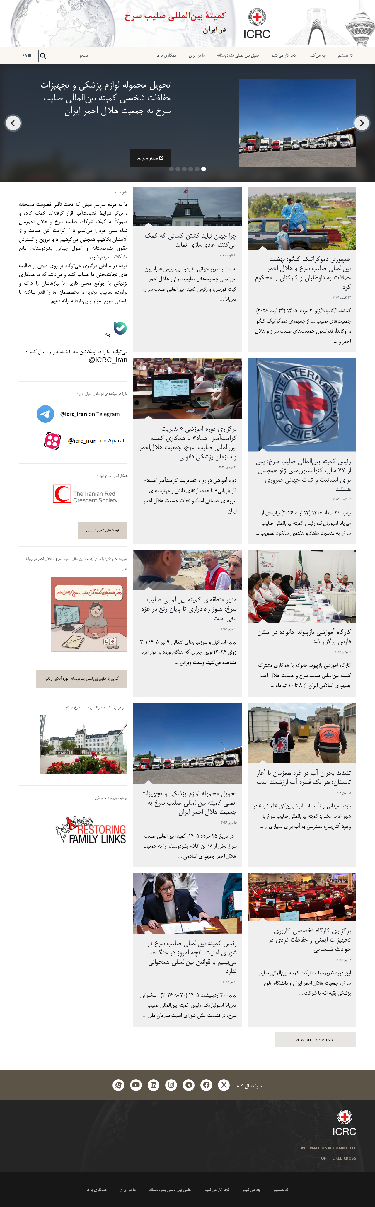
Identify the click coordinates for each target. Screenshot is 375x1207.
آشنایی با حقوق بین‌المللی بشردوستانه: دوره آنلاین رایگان (81, 678)
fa (25, 55)
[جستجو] (43, 56)
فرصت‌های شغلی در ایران (102, 530)
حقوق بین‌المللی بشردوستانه (238, 55)
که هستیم (345, 55)
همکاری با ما (166, 55)
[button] (204, 171)
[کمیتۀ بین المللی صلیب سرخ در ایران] (187, 23)
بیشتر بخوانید (147, 158)
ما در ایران (197, 55)
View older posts (313, 1039)
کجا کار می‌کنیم (283, 55)
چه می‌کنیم (317, 55)
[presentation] (361, 123)
